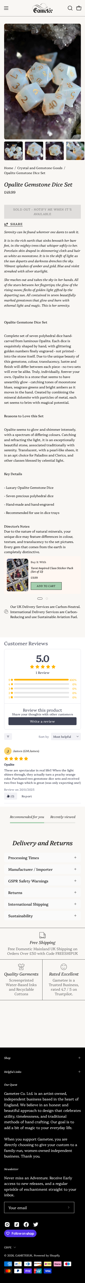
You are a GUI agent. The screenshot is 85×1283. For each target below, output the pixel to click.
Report (27, 796)
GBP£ (8, 1247)
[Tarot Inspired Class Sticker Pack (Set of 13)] (17, 575)
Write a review (42, 721)
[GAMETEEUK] (42, 8)
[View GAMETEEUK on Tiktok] (17, 1224)
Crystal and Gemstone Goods (40, 168)
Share (16, 224)
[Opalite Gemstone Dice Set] (13, 150)
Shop (7, 1058)
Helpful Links (12, 1071)
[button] (70, 8)
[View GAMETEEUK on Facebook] (26, 1224)
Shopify (54, 1255)
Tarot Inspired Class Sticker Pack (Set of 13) (52, 569)
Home (8, 168)
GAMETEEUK (23, 1255)
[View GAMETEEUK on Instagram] (7, 1224)
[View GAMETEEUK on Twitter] (36, 1224)
